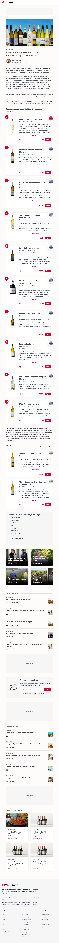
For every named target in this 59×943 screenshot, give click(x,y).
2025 (3, 917)
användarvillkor (40, 693)
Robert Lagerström (27, 922)
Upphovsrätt (44, 927)
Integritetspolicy (45, 924)
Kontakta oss (44, 919)
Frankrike (16, 88)
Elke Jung (24, 932)
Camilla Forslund (26, 927)
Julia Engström (25, 924)
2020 (3, 929)
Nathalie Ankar (25, 929)
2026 (3, 914)
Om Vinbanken (45, 914)
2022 (3, 924)
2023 (3, 922)
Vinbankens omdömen (47, 917)
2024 (3, 919)
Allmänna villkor (45, 922)
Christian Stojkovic (26, 917)
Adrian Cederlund (26, 934)
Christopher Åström (27, 936)
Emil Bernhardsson (26, 919)
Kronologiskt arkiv (7, 932)
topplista (27, 86)
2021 (3, 927)
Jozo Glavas (25, 914)
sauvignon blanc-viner (36, 82)
